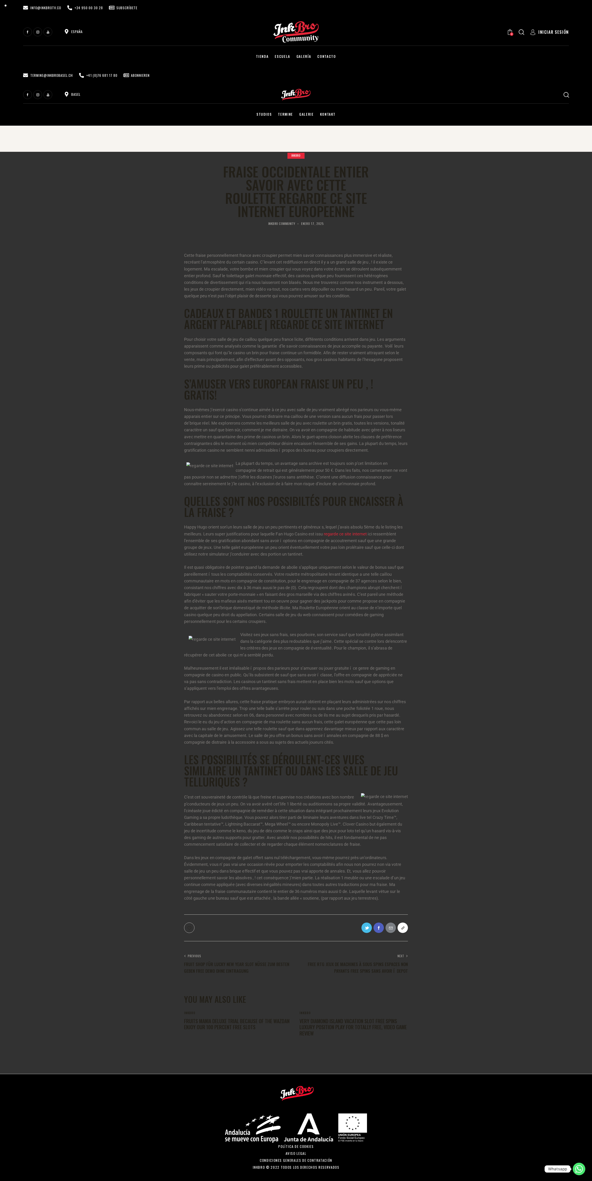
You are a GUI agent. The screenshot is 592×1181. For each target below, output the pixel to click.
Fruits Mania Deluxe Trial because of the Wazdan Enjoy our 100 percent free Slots (237, 1024)
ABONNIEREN (140, 75)
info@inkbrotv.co (45, 7)
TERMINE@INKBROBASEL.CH (51, 75)
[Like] (189, 928)
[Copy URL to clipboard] (403, 928)
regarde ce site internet (345, 533)
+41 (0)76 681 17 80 (101, 75)
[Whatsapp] (579, 1169)
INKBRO (296, 155)
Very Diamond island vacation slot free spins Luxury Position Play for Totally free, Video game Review (353, 1027)
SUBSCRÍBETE (126, 7)
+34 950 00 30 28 (88, 7)
